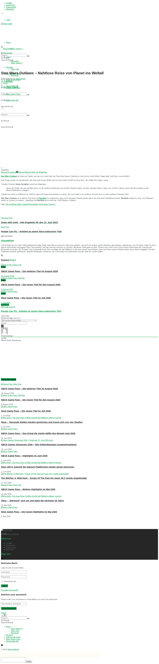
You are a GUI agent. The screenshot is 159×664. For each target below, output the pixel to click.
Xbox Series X (17, 49)
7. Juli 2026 (5, 303)
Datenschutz (11, 7)
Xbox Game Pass (13, 94)
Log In (3, 613)
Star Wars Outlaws (21, 204)
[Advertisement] (38, 31)
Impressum (10, 5)
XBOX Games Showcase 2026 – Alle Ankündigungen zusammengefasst (39, 444)
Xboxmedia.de (13, 534)
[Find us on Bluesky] (2, 16)
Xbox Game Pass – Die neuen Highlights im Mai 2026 (29, 512)
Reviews (9, 635)
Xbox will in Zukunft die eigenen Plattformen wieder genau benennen (37, 467)
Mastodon (10, 9)
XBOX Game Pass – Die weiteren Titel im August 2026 (29, 271)
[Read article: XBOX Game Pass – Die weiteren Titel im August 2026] (79, 265)
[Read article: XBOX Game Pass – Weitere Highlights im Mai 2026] (79, 485)
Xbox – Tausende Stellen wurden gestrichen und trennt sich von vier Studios (41, 422)
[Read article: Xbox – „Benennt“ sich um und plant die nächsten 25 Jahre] (79, 496)
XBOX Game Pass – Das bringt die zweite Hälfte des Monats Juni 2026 (38, 433)
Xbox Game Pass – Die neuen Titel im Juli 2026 (26, 298)
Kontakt (9, 3)
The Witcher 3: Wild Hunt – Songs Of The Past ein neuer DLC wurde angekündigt (44, 478)
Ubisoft (31, 204)
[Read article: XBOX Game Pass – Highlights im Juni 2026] (79, 451)
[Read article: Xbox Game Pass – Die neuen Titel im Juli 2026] (79, 291)
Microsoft (15, 75)
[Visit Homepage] (6, 24)
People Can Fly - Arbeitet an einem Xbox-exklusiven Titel (31, 311)
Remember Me (10, 581)
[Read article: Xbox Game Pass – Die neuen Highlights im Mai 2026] (79, 507)
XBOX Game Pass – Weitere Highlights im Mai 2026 (28, 489)
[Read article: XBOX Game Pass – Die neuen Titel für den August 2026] (79, 278)
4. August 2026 (7, 289)
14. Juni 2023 (6, 81)
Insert (29, 662)
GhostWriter (21, 79)
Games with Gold (13, 637)
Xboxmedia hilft (12, 100)
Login (8, 20)
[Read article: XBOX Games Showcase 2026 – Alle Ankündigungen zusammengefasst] (79, 440)
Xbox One (15, 69)
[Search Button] (28, 94)
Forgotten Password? (9, 590)
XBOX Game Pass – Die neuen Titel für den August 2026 (30, 284)
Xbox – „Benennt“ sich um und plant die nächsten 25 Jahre (32, 500)
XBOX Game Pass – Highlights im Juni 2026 (24, 456)
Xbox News (39, 204)
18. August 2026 (7, 276)
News (8, 42)
